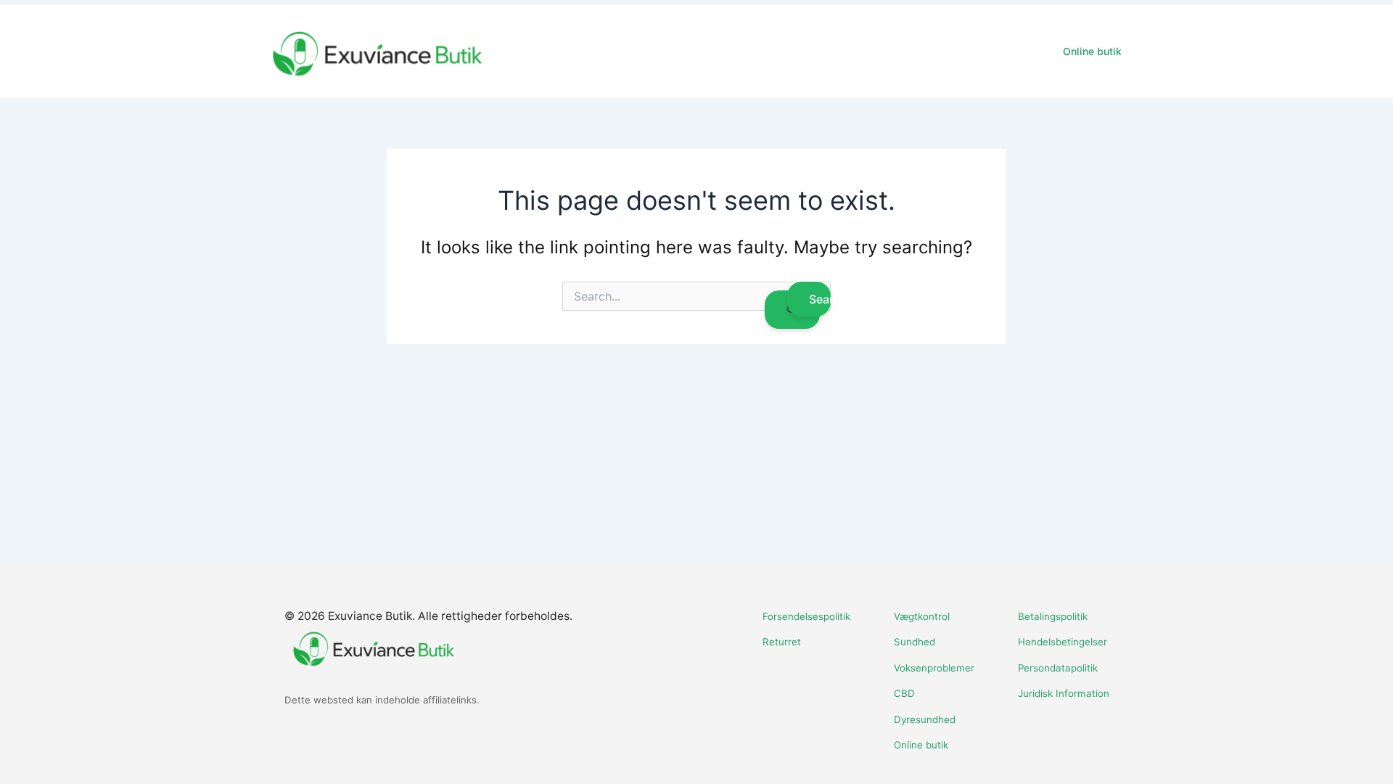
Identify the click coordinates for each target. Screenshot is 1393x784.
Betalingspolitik (1053, 616)
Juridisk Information (1063, 693)
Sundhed (914, 642)
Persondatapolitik (1058, 668)
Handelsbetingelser (1062, 642)
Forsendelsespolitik (806, 616)
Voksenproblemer (934, 668)
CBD (904, 693)
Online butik (1092, 51)
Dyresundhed (925, 719)
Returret (782, 642)
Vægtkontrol (922, 616)
